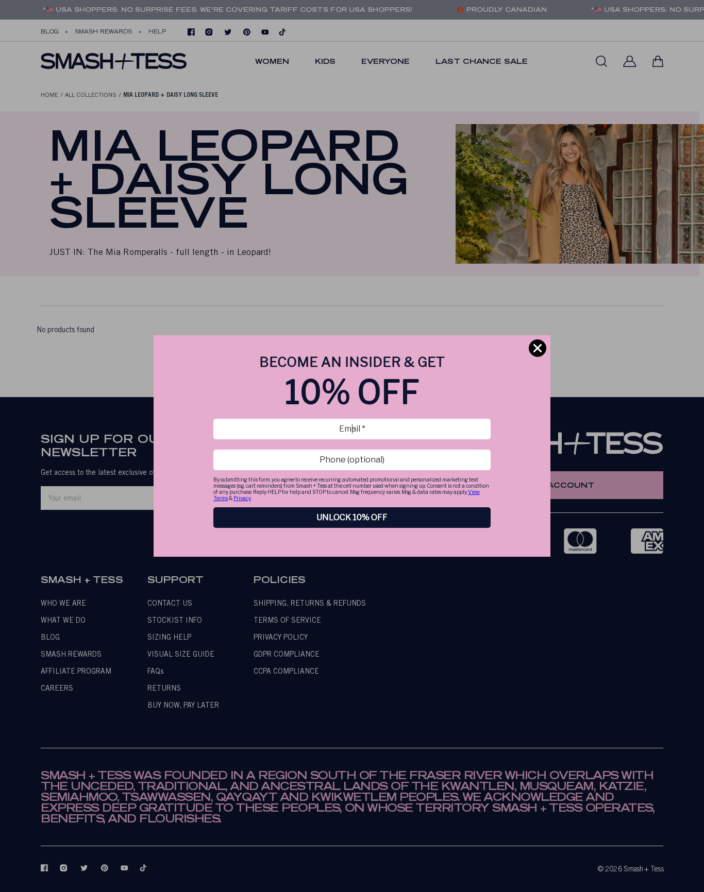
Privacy (242, 498)
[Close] (537, 348)
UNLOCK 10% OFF (352, 517)
